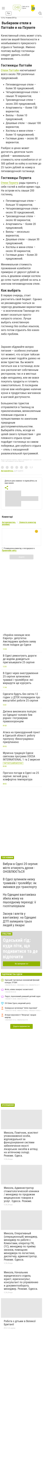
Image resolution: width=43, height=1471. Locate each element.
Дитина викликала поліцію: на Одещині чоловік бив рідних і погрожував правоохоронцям (20, 716)
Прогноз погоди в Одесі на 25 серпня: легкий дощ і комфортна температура (21, 776)
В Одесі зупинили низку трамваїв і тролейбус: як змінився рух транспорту (20, 883)
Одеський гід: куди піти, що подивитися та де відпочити (20, 948)
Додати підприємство (21, 1026)
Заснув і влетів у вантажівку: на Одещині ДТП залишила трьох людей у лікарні (19, 919)
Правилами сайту (9, 550)
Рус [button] (8, 13)
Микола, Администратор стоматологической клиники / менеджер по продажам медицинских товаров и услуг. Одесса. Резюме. (21, 1194)
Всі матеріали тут (21, 964)
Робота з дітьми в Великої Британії (19, 1322)
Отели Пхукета (9, 182)
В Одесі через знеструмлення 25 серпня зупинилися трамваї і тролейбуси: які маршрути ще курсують (20, 678)
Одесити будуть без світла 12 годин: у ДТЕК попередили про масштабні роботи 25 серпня (21, 697)
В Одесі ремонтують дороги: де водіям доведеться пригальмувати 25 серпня (20, 659)
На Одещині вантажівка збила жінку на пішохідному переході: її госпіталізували (19, 900)
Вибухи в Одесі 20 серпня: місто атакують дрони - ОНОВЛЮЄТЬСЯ (20, 867)
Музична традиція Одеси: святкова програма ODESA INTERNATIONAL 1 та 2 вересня (21, 756)
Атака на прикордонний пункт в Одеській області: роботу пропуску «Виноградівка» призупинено (21, 737)
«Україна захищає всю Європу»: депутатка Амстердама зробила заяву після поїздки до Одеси (19, 639)
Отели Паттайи (10, 70)
